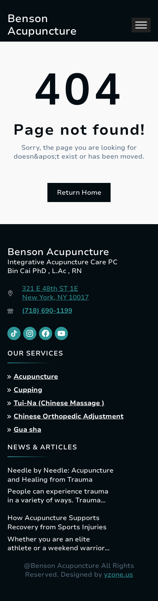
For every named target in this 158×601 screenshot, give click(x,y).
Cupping (28, 389)
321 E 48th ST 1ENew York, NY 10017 (55, 293)
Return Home (79, 192)
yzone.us (118, 574)
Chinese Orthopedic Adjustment (68, 416)
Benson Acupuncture (42, 24)
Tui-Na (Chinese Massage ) (59, 403)
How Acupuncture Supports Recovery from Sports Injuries (57, 522)
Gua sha (27, 429)
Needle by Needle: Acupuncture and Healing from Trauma (60, 475)
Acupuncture (36, 376)
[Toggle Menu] (141, 25)
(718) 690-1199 (47, 310)
